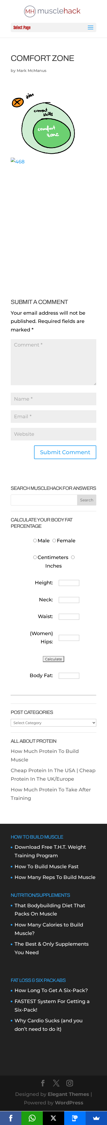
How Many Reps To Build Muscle (55, 877)
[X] (53, 1118)
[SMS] (75, 1118)
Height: (44, 583)
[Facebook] (10, 1118)
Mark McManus (31, 70)
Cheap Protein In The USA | (45, 770)
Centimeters (53, 557)
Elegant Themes (68, 1094)
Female (66, 541)
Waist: (45, 616)
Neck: (46, 600)
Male (44, 541)
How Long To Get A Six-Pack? (51, 990)
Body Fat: (41, 675)
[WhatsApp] (32, 1118)
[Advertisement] (53, 219)
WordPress (69, 1103)
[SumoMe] (96, 1118)
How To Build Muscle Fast (46, 867)
